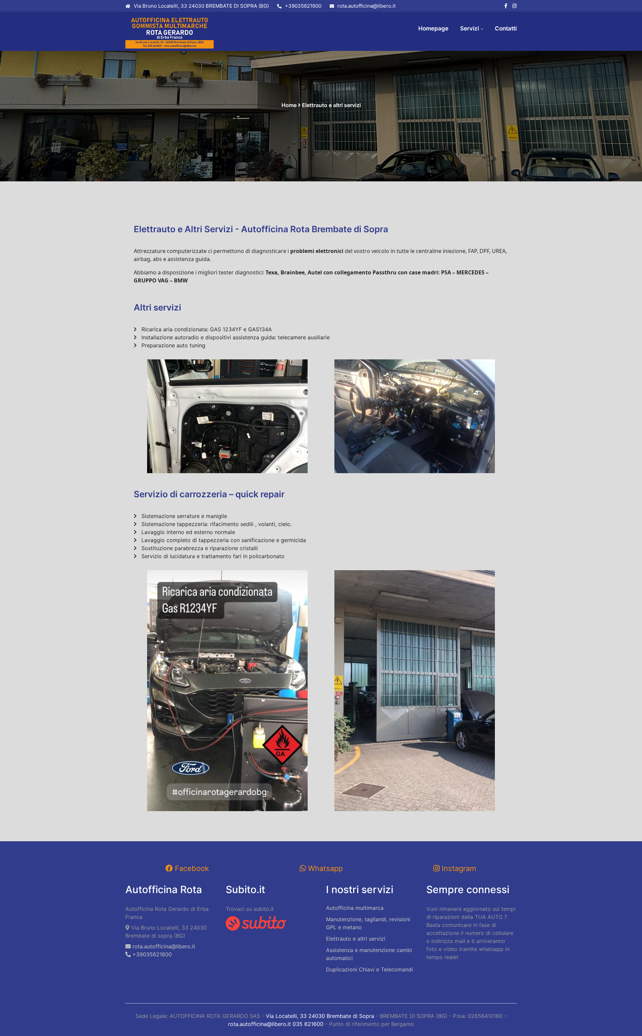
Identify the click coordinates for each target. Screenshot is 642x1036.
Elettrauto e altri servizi (355, 938)
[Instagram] (514, 6)
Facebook (191, 868)
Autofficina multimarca (355, 907)
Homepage (433, 28)
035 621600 (308, 1024)
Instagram (458, 868)
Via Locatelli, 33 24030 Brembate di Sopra (320, 1016)
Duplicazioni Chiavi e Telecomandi (369, 969)
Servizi (469, 28)
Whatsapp (324, 868)
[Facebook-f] (505, 6)
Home (289, 105)
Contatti (506, 28)
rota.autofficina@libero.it (366, 6)
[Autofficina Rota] (170, 32)
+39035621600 (303, 6)
